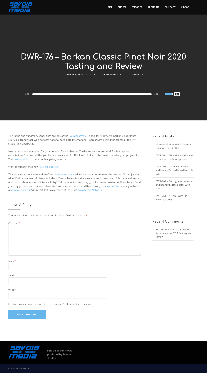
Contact (170, 7)
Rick (92, 74)
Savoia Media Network (89, 190)
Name (12, 261)
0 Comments (136, 74)
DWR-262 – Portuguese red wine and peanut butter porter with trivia (173, 185)
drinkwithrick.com (21, 190)
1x (177, 94)
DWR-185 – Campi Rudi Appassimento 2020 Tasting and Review (173, 233)
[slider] (169, 96)
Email (11, 275)
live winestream (78, 136)
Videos (185, 7)
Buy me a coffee (49, 166)
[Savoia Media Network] (20, 7)
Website (12, 289)
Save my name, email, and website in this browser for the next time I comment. (52, 304)
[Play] (16, 94)
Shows (122, 7)
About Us (153, 7)
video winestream (64, 174)
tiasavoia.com (21, 159)
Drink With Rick (112, 74)
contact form (114, 186)
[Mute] (162, 94)
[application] (92, 94)
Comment (14, 223)
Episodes (137, 7)
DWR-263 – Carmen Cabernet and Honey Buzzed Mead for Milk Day (174, 170)
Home (109, 7)
